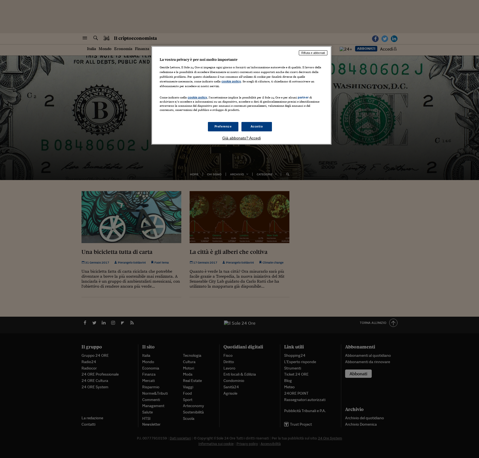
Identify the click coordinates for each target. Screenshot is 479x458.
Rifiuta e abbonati (313, 52)
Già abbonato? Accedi (241, 138)
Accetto (257, 126)
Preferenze (223, 126)
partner (303, 97)
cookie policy (231, 81)
